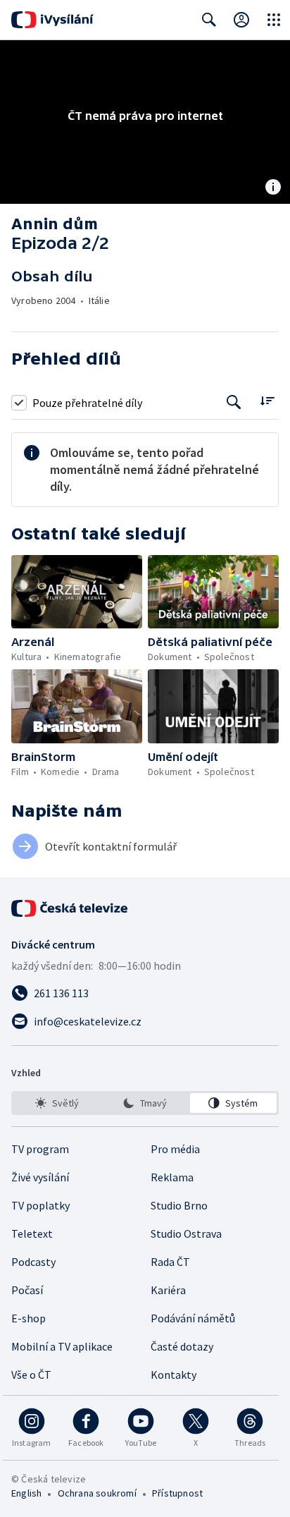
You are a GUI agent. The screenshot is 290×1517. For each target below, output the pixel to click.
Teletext (32, 1233)
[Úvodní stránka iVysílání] (52, 19)
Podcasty (33, 1262)
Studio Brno (179, 1205)
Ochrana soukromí (97, 1493)
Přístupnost (177, 1493)
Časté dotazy (182, 1346)
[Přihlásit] (241, 19)
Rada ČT (170, 1262)
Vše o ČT (31, 1374)
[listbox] (145, 1103)
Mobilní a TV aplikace (62, 1346)
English (26, 1493)
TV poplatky (40, 1205)
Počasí (27, 1290)
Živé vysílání (40, 1177)
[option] (56, 1103)
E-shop (28, 1318)
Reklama (172, 1177)
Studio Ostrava (186, 1233)
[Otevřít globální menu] (274, 19)
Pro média (175, 1149)
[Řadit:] (267, 401)
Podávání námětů (193, 1318)
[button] (76, 592)
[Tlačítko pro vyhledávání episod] (234, 402)
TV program (40, 1149)
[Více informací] (273, 188)
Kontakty (173, 1374)
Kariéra (168, 1290)
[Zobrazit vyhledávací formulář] (209, 19)
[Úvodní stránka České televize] (70, 908)
